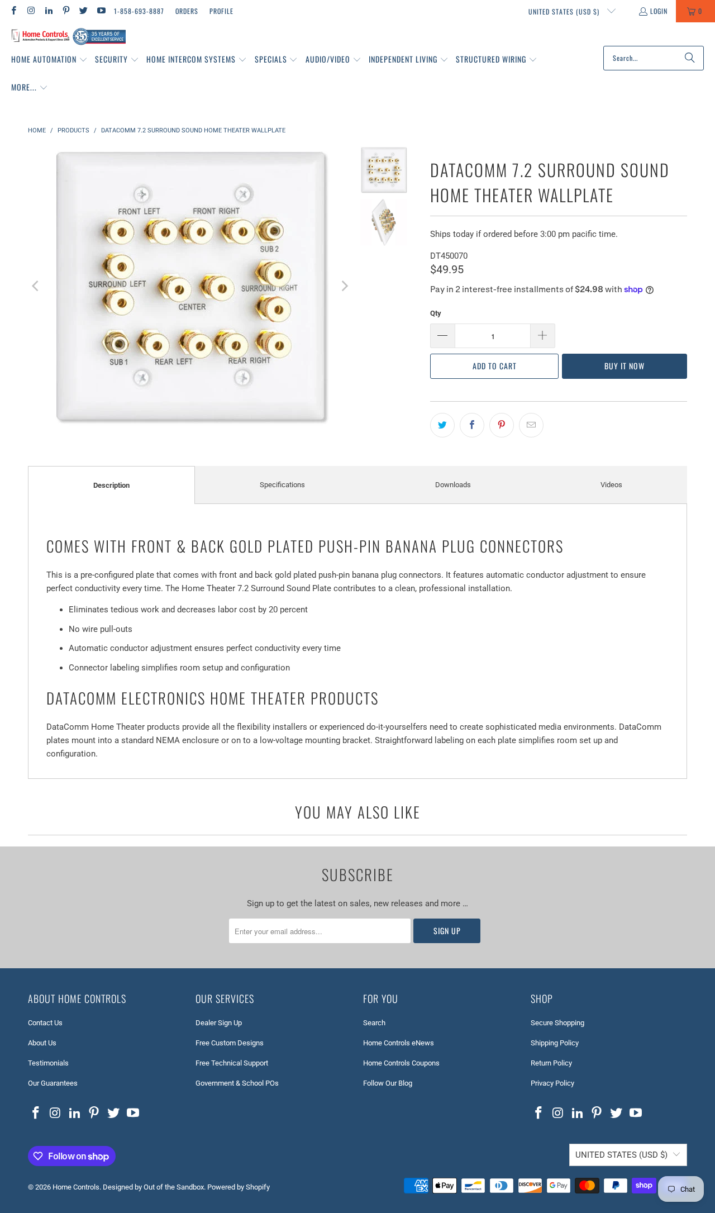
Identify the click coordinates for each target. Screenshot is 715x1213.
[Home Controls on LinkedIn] (48, 11)
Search (374, 1023)
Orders (186, 11)
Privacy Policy (552, 1083)
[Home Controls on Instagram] (30, 11)
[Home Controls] (68, 37)
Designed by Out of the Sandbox (153, 1187)
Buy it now (624, 366)
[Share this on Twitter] (442, 425)
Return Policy (551, 1063)
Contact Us (45, 1023)
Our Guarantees (53, 1083)
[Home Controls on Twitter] (83, 11)
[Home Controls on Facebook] (13, 11)
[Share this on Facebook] (472, 425)
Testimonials (48, 1063)
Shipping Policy (555, 1043)
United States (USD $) (565, 11)
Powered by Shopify (238, 1187)
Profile (221, 11)
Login (659, 11)
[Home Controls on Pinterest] (65, 11)
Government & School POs (237, 1083)
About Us (42, 1043)
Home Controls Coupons (401, 1063)
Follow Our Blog (387, 1083)
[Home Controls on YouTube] (100, 11)
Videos (611, 485)
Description (111, 485)
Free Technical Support (232, 1063)
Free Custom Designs (230, 1043)
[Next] (344, 286)
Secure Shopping (557, 1023)
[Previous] (36, 286)
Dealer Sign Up (219, 1023)
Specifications (282, 485)
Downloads (453, 485)
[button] (49, 60)
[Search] (690, 58)
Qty (435, 313)
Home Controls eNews (398, 1043)
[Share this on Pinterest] (501, 425)
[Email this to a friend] (531, 425)
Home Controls (76, 1187)
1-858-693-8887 (139, 11)
